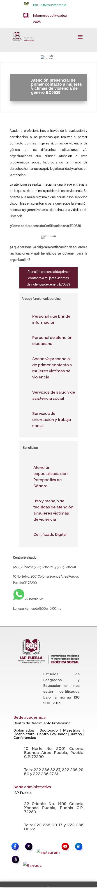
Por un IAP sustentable (49, 5)
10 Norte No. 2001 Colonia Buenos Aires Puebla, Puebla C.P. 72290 (53, 752)
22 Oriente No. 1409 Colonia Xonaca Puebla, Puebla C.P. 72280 (53, 807)
